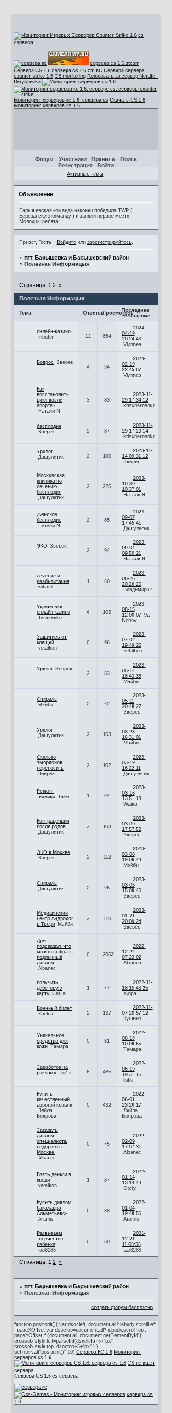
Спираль (47, 699)
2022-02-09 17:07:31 (134, 1141)
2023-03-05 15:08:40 (134, 885)
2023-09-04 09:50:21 (134, 547)
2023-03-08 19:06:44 (134, 854)
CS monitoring (70, 76)
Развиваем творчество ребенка (50, 1238)
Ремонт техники (46, 793)
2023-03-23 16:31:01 (134, 731)
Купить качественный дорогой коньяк (54, 1099)
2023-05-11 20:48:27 (134, 700)
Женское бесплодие (49, 517)
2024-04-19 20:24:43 (134, 333)
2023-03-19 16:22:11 (134, 762)
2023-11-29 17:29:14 (137, 427)
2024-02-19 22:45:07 (134, 364)
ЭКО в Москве (53, 852)
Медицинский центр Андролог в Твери (55, 918)
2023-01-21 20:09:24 (134, 915)
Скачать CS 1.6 (127, 100)
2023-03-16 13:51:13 (134, 792)
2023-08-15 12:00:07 (134, 609)
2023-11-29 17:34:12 (137, 397)
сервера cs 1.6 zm (73, 70)
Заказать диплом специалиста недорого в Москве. (52, 1141)
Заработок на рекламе (52, 1069)
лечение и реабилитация (53, 578)
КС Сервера (110, 70)
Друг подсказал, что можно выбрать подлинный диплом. (55, 951)
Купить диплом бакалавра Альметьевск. (54, 1208)
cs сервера (65, 1375)
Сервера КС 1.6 (94, 1352)
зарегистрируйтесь (109, 242)
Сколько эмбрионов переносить (50, 762)
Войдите (66, 242)
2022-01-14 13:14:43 (134, 1177)
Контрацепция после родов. (53, 823)
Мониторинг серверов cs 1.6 (47, 105)
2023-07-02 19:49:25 (134, 639)
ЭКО (42, 545)
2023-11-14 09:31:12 (137, 453)
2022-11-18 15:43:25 (137, 985)
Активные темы (85, 174)
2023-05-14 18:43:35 (134, 670)
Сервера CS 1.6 (32, 70)
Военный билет (54, 1008)
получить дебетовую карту (49, 988)
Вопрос (45, 362)
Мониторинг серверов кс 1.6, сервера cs (61, 100)
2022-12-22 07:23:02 (134, 951)
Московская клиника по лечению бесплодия (51, 484)
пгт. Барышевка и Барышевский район (76, 257)
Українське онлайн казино (53, 609)
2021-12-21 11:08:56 (134, 1238)
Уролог (45, 451)
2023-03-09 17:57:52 (134, 823)
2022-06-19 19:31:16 (134, 1069)
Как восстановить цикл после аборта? (53, 397)
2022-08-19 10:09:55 (134, 1038)
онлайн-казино (54, 331)
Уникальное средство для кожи (52, 1040)
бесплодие (49, 426)
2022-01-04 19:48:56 (134, 1208)
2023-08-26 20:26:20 (134, 578)
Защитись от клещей (52, 639)
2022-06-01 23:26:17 (134, 1099)
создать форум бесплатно (122, 1307)
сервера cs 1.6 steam (114, 63)
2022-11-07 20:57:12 (137, 1009)
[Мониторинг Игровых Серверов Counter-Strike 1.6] (75, 35)
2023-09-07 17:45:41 (134, 517)
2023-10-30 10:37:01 (134, 483)
